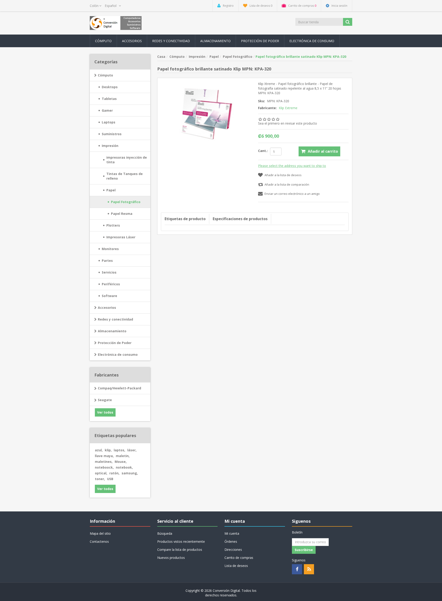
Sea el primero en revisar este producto (287, 123)
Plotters (113, 225)
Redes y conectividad (115, 319)
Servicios (109, 272)
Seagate (105, 400)
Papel (111, 190)
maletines (104, 461)
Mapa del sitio (100, 533)
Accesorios (107, 307)
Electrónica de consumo (118, 354)
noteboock (104, 467)
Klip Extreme (288, 108)
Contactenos (99, 541)
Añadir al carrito (323, 151)
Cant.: (263, 151)
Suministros (112, 134)
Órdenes (230, 541)
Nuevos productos (171, 557)
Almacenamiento (112, 331)
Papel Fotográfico (125, 202)
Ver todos (105, 412)
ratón (114, 473)
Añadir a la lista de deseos (283, 175)
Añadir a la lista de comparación (287, 184)
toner (100, 479)
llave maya (104, 456)
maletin (123, 456)
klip (108, 450)
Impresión (110, 145)
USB (110, 479)
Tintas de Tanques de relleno (124, 176)
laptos (119, 450)
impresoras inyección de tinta (126, 159)
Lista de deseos (236, 565)
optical (101, 473)
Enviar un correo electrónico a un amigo (292, 194)
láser (132, 450)
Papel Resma (121, 213)
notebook (124, 467)
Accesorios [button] (132, 41)
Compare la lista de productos (179, 549)
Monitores (110, 249)
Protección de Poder (260, 41)
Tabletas (109, 98)
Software (109, 296)
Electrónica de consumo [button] (311, 41)
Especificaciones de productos (240, 218)
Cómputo (105, 75)
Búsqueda (164, 533)
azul (99, 450)
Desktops (110, 87)
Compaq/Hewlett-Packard (119, 388)
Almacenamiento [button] (215, 41)
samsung (130, 473)
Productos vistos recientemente (181, 541)
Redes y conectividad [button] (171, 41)
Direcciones (233, 549)
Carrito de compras (238, 557)
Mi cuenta (231, 533)
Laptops (108, 122)
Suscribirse (304, 550)
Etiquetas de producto (185, 218)
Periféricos (111, 284)
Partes (107, 260)
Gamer (107, 110)
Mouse (121, 461)
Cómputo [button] (103, 41)
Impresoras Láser (120, 237)
